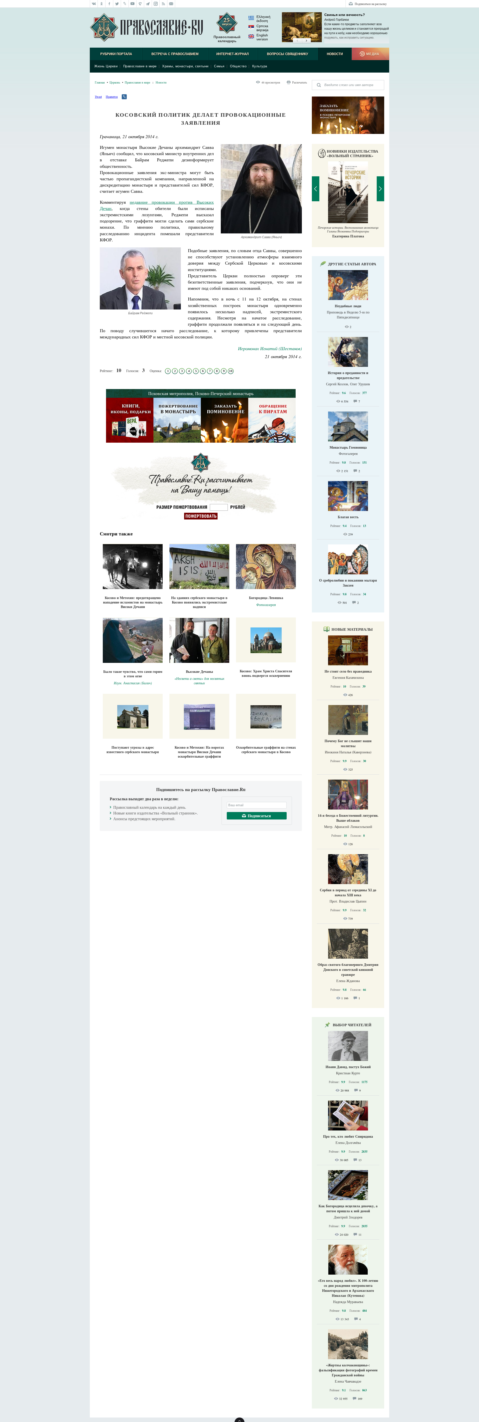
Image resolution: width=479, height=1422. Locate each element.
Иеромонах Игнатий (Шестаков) (270, 348)
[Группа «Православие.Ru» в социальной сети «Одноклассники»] (102, 3)
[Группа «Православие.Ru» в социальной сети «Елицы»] (140, 3)
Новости (335, 54)
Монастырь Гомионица (348, 447)
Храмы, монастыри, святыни (185, 66)
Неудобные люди (348, 305)
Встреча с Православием (175, 54)
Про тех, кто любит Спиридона (348, 1136)
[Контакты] (171, 3)
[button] (297, 41)
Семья (219, 66)
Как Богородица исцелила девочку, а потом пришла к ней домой (348, 1208)
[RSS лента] (163, 3)
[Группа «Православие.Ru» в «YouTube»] (132, 3)
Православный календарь (227, 39)
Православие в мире (140, 66)
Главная (100, 82)
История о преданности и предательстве (348, 375)
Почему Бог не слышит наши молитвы (348, 743)
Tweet (98, 97)
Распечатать (299, 82)
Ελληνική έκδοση (263, 19)
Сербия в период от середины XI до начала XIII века (348, 892)
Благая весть (348, 516)
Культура (259, 66)
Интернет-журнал (232, 54)
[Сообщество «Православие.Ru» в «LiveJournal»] (125, 3)
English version (262, 37)
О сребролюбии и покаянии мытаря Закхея (348, 583)
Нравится (112, 97)
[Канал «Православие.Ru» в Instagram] (156, 3)
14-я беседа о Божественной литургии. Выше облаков (348, 818)
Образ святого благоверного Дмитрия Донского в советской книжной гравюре (348, 969)
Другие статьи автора (352, 264)
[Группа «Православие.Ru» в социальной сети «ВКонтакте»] (94, 3)
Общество (238, 66)
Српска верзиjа (262, 28)
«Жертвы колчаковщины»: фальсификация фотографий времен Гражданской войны (348, 1370)
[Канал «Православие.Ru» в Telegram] (148, 3)
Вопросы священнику (287, 54)
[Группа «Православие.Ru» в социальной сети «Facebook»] (109, 3)
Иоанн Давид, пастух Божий (348, 1066)
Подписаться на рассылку (371, 4)
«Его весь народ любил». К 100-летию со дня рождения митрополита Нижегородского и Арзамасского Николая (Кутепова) (348, 1288)
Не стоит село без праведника (348, 671)
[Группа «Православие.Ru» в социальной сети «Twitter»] (117, 3)
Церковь (115, 82)
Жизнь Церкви (106, 66)
